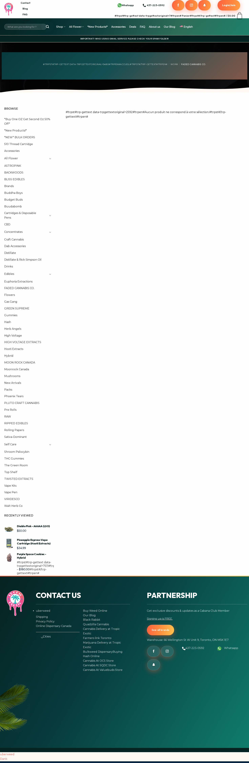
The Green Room (16, 465)
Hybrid (8, 355)
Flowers (9, 295)
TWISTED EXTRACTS (18, 479)
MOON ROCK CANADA (19, 362)
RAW (7, 416)
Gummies (10, 315)
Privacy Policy (45, 621)
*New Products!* (97, 26)
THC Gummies (14, 458)
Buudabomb (13, 206)
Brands (9, 186)
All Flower (75, 26)
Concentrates (13, 231)
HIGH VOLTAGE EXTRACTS (22, 342)
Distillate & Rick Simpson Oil (23, 259)
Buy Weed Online (95, 610)
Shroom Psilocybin (16, 451)
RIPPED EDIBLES (16, 423)
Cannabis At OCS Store (98, 660)
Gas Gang (10, 301)
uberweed (43, 610)
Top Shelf (10, 472)
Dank (3, 758)
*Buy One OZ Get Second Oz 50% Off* (27, 121)
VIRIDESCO (12, 499)
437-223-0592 (194, 648)
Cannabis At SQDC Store (99, 665)
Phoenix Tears (13, 396)
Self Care (10, 444)
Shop (59, 26)
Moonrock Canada (16, 369)
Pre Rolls (10, 409)
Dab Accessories (15, 246)
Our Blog (169, 26)
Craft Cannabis (14, 239)
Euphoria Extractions (18, 281)
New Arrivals (12, 382)
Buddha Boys (13, 193)
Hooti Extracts (13, 349)
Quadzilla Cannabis (96, 624)
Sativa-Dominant (15, 437)
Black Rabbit (91, 619)
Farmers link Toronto (97, 638)
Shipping (42, 616)
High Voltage (13, 335)
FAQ (25, 14)
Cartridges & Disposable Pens (20, 215)
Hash (7, 322)
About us (26, 21)
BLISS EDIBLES (14, 179)
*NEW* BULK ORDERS (19, 137)
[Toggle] (49, 159)
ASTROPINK (12, 165)
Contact (25, 2)
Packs (8, 389)
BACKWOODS (13, 172)
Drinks (8, 266)
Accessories (118, 26)
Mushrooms (12, 376)
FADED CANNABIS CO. (19, 288)
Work (174, 64)
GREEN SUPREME (16, 308)
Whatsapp (128, 5)
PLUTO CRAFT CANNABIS (21, 403)
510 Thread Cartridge (18, 144)
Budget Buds (13, 199)
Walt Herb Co (13, 505)
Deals (132, 26)
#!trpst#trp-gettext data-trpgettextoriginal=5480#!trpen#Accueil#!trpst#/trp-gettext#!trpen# (105, 64)
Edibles (9, 274)
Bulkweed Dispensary (98, 651)
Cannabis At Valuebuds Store (102, 670)
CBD (7, 224)
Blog (25, 8)
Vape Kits (10, 485)
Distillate (10, 253)
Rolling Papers (14, 430)
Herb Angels (12, 328)
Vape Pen (10, 492)
